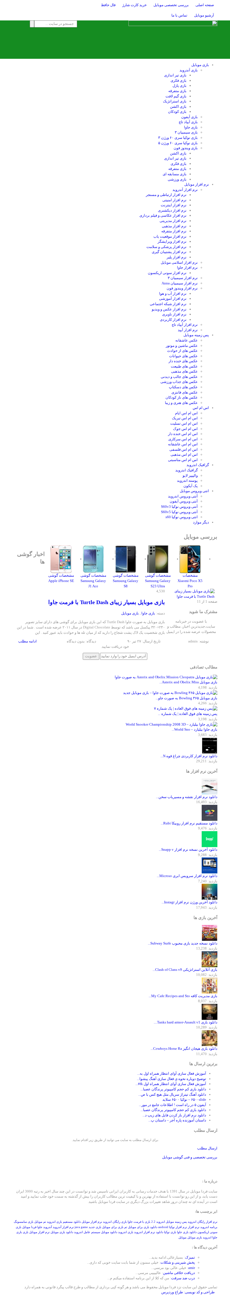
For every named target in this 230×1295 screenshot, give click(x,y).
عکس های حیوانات (183, 356)
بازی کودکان (177, 111)
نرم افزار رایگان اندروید (202, 1221)
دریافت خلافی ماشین (179, 1273)
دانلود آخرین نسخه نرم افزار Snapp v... (188, 849)
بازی (25, 1232)
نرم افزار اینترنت (174, 205)
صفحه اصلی (205, 5)
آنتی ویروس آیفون (184, 501)
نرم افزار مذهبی (174, 226)
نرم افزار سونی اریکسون (167, 273)
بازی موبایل (200, 65)
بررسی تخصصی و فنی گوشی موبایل (189, 1157)
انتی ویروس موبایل (194, 491)
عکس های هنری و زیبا (181, 403)
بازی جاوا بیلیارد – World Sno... (194, 729)
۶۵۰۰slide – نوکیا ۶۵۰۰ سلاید (184, 1099)
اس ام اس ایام (186, 413)
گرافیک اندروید (198, 465)
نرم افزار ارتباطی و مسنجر (166, 195)
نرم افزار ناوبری (174, 314)
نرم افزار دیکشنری (172, 210)
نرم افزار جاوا (187, 267)
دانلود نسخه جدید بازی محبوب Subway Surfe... (182, 943)
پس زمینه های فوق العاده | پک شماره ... (187, 714)
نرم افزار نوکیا (178, 1227)
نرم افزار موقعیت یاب (170, 236)
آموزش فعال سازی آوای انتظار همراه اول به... (171, 1073)
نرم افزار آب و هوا (173, 293)
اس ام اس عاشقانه (183, 444)
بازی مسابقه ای (175, 174)
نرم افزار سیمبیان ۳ (183, 278)
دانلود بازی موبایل (61, 1232)
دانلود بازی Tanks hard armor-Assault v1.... (185, 1022)
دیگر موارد (201, 522)
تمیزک (190, 1257)
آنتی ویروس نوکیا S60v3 (179, 506)
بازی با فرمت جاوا (139, 1221)
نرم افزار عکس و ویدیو (169, 309)
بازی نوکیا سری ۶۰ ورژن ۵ (178, 143)
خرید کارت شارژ (134, 5)
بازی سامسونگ (23, 1221)
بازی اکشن (178, 106)
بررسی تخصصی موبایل (171, 5)
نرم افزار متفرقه (174, 231)
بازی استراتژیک (175, 101)
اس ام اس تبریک (185, 418)
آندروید (47, 1227)
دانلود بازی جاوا (187, 1232)
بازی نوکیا (170, 1232)
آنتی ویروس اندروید (183, 496)
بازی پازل (180, 85)
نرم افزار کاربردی (173, 319)
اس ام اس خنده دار (183, 434)
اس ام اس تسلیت (184, 423)
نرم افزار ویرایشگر (172, 241)
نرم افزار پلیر (177, 257)
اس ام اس (201, 408)
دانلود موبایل (109, 1232)
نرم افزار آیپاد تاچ (185, 324)
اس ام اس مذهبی (184, 454)
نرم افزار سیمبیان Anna (180, 283)
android (163, 1227)
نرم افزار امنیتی (174, 200)
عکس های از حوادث (182, 351)
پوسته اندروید (187, 480)
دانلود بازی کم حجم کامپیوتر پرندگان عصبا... (173, 1089)
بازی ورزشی (177, 179)
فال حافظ (108, 5)
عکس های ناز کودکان (181, 397)
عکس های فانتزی (184, 392)
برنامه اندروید (208, 1227)
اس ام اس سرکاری (183, 439)
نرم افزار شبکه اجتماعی (168, 304)
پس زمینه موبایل (196, 335)
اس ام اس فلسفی (183, 449)
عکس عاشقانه (186, 340)
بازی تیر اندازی (175, 75)
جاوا (39, 1227)
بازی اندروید (125, 1232)
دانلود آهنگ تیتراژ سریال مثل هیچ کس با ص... (172, 1094)
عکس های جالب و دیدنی (179, 377)
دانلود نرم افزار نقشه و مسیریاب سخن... (186, 797)
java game (81, 1227)
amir (191, 1268)
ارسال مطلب (207, 1148)
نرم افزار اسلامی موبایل (179, 262)
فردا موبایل (29, 1227)
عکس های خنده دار (183, 361)
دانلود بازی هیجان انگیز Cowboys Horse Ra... (184, 1048)
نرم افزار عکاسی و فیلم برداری (163, 215)
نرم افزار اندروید (144, 1232)
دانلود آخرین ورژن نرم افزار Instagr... (189, 902)
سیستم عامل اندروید (87, 1232)
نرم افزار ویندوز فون (182, 288)
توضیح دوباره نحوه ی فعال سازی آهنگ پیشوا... (171, 1079)
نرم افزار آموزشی (173, 298)
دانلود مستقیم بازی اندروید (64, 1221)
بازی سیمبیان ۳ (186, 132)
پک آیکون (190, 486)
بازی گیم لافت (176, 96)
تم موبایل (40, 1221)
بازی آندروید (189, 70)
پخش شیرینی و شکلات (177, 1262)
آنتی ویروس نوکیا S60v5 (179, 512)
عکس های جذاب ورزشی (179, 382)
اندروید (207, 1237)
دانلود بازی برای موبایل (142, 1227)
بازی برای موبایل (112, 1227)
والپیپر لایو (190, 475)
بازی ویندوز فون (186, 148)
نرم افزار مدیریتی (173, 221)
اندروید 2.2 (158, 1221)
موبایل (182, 1237)
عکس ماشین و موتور (182, 345)
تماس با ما (179, 15)
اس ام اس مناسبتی (183, 460)
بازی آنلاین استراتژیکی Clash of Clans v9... (185, 969)
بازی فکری (179, 80)
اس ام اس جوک (185, 429)
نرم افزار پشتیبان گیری (169, 252)
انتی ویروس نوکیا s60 (181, 517)
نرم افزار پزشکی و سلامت (166, 247)
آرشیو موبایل (204, 15)
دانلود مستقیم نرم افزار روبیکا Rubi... (189, 823)
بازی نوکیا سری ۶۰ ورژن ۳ (178, 137)
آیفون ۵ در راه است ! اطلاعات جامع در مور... (172, 1105)
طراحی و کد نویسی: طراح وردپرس (188, 1292)
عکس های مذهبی (184, 371)
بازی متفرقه (177, 91)
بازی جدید (95, 1227)
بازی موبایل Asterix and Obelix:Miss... (188, 682)
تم (125, 1227)
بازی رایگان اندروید (115, 1221)
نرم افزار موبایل (196, 184)
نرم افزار (193, 1227)
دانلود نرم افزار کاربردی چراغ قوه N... (188, 756)
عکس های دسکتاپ (183, 387)
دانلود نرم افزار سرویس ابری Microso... (187, 876)
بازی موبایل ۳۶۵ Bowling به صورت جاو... (186, 698)
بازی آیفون (189, 117)
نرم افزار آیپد (188, 330)
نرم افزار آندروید (185, 190)
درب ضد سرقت (183, 1278)
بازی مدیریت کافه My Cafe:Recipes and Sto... (183, 996)
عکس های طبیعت (184, 366)
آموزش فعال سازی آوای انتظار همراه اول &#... (170, 1084)
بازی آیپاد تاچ (188, 122)
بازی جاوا (191, 127)
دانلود (159, 1232)
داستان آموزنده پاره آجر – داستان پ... (177, 1120)
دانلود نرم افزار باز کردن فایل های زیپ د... (174, 1115)
